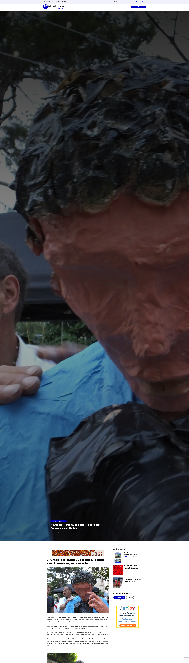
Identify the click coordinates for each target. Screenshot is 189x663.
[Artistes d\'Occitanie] (54, 6)
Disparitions (130, 597)
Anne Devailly (56, 532)
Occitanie (117, 600)
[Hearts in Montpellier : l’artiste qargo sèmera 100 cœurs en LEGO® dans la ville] (118, 570)
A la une (126, 556)
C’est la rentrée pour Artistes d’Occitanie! (130, 553)
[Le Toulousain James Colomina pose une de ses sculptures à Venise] (118, 582)
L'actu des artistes (58, 521)
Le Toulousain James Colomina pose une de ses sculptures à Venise (132, 579)
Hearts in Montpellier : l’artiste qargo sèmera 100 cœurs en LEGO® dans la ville (132, 568)
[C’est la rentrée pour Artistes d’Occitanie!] (118, 557)
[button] (46, 1)
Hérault (124, 600)
